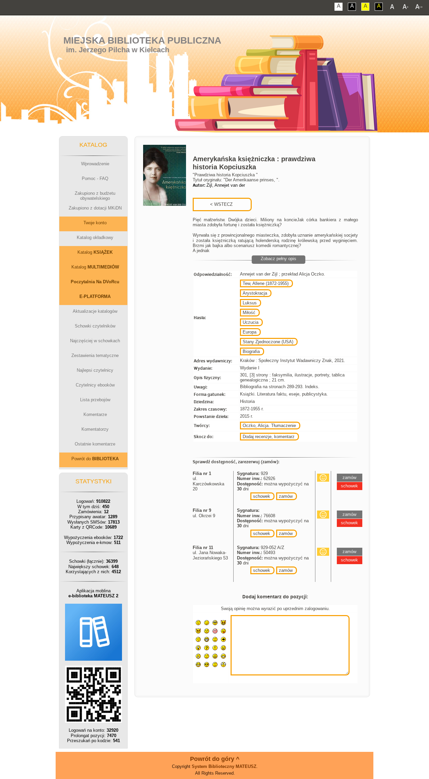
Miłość (249, 312)
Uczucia (250, 322)
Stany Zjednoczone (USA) (268, 341)
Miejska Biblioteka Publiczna (142, 40)
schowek (261, 496)
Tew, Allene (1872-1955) (266, 283)
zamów (286, 496)
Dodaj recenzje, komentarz (269, 436)
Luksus (250, 302)
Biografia (251, 351)
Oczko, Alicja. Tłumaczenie (269, 425)
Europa (249, 332)
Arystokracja (255, 293)
